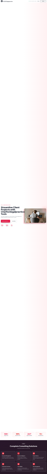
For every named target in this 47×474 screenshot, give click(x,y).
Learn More (14, 221)
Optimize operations (5, 221)
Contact (43, 1)
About (38, 1)
